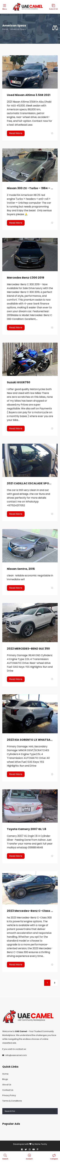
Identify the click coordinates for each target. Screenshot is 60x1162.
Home (5, 29)
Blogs (5, 1079)
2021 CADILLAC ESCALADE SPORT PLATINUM (30, 483)
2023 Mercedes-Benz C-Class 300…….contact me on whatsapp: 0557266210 (30, 911)
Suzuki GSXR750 (18, 382)
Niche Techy (41, 1144)
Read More (15, 133)
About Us (6, 1084)
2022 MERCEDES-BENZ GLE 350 (28, 648)
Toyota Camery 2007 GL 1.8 (26, 829)
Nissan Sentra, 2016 (21, 569)
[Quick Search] (55, 28)
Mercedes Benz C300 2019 (25, 277)
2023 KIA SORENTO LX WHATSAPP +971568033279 (30, 739)
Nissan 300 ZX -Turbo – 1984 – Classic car (30, 188)
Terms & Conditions (12, 1100)
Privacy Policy (9, 1095)
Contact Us (7, 1090)
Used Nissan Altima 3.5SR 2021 (28, 95)
